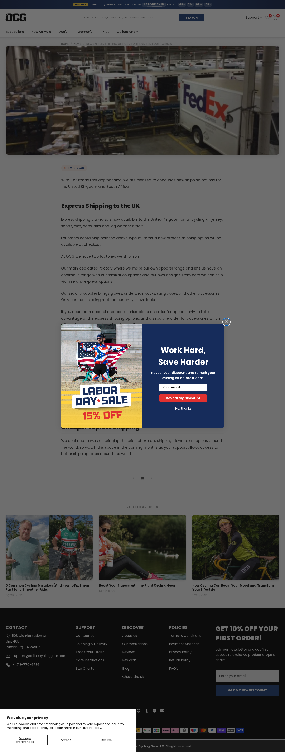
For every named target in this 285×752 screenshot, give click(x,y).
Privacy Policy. (92, 728)
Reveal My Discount (183, 398)
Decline (106, 740)
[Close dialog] (226, 322)
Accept (65, 740)
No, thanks (183, 408)
